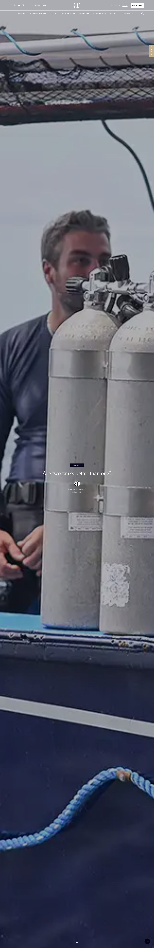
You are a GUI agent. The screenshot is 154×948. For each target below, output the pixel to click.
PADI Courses (77, 465)
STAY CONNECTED (38, 5)
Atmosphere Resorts (77, 489)
